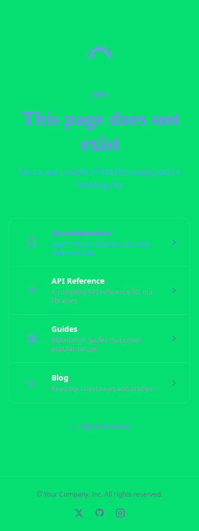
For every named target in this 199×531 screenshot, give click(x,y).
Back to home (105, 426)
